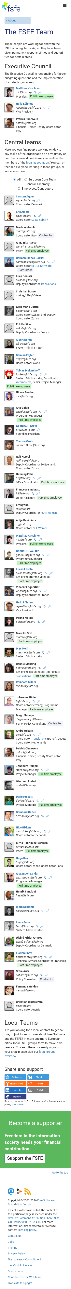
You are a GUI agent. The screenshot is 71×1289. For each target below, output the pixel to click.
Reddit (40, 1083)
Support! (17, 1096)
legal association (37, 162)
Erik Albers (22, 211)
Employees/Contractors (37, 188)
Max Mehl (22, 648)
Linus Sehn (23, 922)
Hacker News (16, 1083)
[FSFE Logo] (11, 7)
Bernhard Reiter (26, 812)
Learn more (17, 1104)
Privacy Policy (16, 1253)
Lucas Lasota (24, 569)
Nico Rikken (23, 827)
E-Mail (40, 1090)
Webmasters (23, 382)
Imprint (12, 1247)
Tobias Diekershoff (28, 370)
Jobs (11, 1241)
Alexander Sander (27, 873)
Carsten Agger (25, 196)
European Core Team (42, 179)
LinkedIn (17, 1090)
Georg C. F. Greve (26, 425)
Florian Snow (24, 953)
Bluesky (40, 1077)
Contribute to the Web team (24, 1277)
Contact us (14, 1235)
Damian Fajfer (25, 355)
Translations (48, 284)
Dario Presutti (24, 796)
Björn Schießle (25, 906)
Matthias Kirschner (28, 88)
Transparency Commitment (24, 1259)
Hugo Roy (22, 858)
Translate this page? (20, 1283)
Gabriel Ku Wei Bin (27, 551)
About (12, 20)
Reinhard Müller (26, 682)
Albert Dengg (24, 339)
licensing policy (27, 1229)
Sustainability (39, 219)
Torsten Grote (24, 441)
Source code (15, 1271)
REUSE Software (41, 265)
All (19, 179)
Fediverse (17, 1077)
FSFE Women (49, 512)
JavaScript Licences (20, 1265)
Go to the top (60, 1172)
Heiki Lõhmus (24, 103)
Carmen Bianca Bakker (30, 258)
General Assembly (38, 184)
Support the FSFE (25, 1158)
